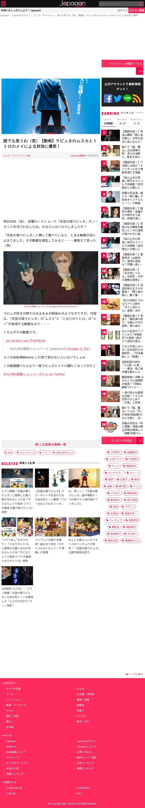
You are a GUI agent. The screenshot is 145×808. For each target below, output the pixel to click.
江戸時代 (115, 452)
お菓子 (123, 479)
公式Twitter (117, 98)
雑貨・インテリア (16, 705)
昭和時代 (115, 533)
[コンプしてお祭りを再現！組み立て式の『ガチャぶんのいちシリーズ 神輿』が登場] (50, 527)
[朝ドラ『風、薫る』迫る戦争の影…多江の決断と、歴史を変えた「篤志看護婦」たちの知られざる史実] (110, 151)
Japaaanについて (86, 746)
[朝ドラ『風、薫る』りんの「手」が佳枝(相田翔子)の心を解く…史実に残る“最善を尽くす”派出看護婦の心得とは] (110, 412)
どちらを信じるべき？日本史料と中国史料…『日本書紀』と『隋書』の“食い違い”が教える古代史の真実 (132, 354)
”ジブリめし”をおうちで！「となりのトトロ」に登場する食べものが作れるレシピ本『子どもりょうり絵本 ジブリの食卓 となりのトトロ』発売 (16, 550)
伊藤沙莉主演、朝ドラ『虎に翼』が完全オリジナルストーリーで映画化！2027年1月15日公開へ (132, 201)
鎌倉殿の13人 (132, 540)
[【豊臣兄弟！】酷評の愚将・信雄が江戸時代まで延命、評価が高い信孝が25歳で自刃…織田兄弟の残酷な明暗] (110, 213)
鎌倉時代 (131, 527)
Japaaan (72, 4)
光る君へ (132, 533)
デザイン (130, 506)
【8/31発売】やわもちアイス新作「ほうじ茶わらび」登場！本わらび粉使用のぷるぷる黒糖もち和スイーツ (132, 310)
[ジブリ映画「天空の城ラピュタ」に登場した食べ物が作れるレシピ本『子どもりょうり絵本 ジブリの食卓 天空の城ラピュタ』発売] (17, 479)
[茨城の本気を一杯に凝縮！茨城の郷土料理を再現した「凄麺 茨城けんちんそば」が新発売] (110, 427)
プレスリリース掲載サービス (125, 63)
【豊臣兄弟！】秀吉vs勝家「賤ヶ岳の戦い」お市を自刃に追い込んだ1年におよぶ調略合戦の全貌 (132, 139)
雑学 (110, 479)
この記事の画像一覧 (52, 444)
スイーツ (135, 472)
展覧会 (115, 527)
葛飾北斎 (113, 540)
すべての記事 (13, 688)
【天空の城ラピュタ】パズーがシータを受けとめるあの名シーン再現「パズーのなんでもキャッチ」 (50, 497)
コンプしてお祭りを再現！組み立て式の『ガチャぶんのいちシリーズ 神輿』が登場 (49, 546)
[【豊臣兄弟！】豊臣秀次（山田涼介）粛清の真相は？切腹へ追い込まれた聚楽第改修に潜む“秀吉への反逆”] (110, 259)
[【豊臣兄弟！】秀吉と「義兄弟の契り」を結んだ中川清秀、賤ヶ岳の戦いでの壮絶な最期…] (110, 320)
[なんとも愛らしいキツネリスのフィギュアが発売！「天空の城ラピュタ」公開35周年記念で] (84, 527)
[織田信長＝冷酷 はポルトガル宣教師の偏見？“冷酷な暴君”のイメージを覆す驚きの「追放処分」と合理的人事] (110, 381)
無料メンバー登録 (86, 757)
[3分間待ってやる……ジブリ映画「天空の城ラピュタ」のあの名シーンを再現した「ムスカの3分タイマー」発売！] (17, 576)
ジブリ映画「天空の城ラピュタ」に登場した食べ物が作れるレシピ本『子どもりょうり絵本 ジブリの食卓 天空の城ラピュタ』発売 (17, 501)
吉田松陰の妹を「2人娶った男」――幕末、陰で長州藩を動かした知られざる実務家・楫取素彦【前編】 (132, 370)
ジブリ (45, 452)
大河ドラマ (115, 459)
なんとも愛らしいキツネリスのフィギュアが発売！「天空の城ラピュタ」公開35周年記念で (84, 546)
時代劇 (122, 486)
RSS (137, 98)
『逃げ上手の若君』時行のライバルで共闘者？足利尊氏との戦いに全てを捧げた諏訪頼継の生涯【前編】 (132, 185)
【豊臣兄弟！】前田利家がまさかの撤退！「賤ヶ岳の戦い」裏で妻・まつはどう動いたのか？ (132, 293)
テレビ (137, 486)
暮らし (10, 721)
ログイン (122, 10)
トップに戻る (135, 674)
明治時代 (115, 500)
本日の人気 (12, 768)
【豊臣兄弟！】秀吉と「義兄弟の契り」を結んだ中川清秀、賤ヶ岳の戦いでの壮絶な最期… (132, 324)
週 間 (122, 121)
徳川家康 (132, 500)
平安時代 (133, 459)
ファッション (13, 699)
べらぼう (115, 493)
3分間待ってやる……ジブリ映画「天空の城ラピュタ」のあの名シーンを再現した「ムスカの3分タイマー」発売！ (17, 597)
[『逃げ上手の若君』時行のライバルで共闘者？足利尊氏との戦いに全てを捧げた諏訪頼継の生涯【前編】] (110, 182)
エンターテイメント (44, 15)
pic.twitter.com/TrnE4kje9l (25, 340)
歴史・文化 (83, 721)
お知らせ (11, 746)
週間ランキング (85, 768)
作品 (28, 155)
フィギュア (115, 520)
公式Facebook (108, 98)
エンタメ (82, 716)
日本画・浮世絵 (85, 694)
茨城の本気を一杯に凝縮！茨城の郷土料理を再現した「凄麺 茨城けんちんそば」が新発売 (132, 429)
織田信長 (132, 493)
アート (9, 694)
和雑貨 (80, 705)
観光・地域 (12, 716)
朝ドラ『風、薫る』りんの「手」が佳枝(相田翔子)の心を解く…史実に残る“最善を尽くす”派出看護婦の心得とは (132, 418)
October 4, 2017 (78, 348)
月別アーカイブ (85, 763)
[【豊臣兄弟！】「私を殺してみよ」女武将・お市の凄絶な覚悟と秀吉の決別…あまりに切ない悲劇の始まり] (110, 274)
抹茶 (115, 506)
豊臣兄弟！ (131, 513)
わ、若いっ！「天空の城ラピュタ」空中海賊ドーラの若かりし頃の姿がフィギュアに (83, 497)
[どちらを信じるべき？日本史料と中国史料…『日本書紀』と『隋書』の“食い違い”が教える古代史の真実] (110, 351)
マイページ (12, 757)
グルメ (10, 710)
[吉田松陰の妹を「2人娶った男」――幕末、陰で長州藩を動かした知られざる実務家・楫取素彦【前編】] (110, 366)
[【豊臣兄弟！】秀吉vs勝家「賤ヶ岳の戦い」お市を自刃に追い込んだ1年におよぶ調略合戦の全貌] (110, 136)
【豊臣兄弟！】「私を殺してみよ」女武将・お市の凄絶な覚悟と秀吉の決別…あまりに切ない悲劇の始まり (132, 279)
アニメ (115, 466)
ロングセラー (115, 472)
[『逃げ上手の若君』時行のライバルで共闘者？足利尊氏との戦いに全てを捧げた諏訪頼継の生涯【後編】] (110, 243)
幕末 (136, 479)
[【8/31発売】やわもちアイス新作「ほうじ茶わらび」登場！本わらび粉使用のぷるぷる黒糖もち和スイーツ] (110, 305)
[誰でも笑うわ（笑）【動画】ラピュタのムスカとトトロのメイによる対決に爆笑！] (51, 107)
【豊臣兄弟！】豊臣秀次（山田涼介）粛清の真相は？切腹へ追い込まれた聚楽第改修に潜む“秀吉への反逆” (132, 264)
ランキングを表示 (121, 440)
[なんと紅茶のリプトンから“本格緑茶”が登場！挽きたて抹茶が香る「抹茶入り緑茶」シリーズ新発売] (110, 335)
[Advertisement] (51, 48)
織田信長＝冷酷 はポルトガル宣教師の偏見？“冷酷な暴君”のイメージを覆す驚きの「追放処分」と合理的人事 (132, 387)
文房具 (114, 513)
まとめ (80, 688)
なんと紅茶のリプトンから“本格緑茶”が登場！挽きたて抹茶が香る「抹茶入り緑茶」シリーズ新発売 (132, 339)
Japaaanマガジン (21, 15)
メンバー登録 (136, 10)
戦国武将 (131, 466)
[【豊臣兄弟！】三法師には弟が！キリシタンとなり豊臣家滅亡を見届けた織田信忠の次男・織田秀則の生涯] (110, 166)
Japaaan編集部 (78, 155)
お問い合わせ (84, 752)
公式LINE (127, 98)
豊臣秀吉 (133, 520)
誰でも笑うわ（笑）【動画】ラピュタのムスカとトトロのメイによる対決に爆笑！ (98, 15)
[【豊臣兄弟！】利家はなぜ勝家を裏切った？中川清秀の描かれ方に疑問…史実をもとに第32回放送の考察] (110, 228)
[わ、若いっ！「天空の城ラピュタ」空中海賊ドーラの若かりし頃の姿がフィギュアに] (84, 479)
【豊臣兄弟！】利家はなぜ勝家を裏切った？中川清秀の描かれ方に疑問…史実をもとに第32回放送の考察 (132, 231)
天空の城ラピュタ (65, 452)
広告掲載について (16, 752)
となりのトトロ (27, 452)
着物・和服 (83, 699)
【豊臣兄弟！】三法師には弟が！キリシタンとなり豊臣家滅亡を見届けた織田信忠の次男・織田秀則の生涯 (132, 172)
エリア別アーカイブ (17, 763)
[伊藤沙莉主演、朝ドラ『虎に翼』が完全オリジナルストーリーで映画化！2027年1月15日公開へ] (110, 197)
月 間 (137, 121)
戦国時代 (132, 452)
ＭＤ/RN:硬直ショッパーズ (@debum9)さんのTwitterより (51, 306)
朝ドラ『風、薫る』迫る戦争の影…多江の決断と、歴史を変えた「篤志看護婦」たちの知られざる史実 (132, 157)
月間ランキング (14, 774)
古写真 (10, 727)
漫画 (109, 486)
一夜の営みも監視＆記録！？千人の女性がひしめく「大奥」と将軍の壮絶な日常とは (132, 399)
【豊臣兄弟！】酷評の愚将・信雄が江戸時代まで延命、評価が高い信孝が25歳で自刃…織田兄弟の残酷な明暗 (132, 218)
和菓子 (80, 710)
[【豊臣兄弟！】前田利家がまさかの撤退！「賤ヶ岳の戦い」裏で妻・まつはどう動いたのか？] (110, 289)
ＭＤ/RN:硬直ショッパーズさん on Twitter (34, 374)
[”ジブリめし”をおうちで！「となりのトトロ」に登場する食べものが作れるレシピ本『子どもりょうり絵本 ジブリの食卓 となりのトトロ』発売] (17, 527)
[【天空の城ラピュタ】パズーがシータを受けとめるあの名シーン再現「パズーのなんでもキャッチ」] (50, 479)
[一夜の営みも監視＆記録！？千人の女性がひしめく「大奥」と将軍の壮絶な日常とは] (110, 397)
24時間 (108, 121)
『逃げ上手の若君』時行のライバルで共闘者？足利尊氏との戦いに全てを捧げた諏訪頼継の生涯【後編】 (132, 247)
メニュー (3, 4)
